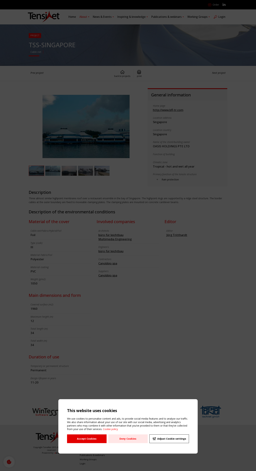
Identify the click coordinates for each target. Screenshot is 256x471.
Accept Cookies (86, 438)
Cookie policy (110, 429)
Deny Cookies (127, 438)
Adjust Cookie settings (171, 438)
